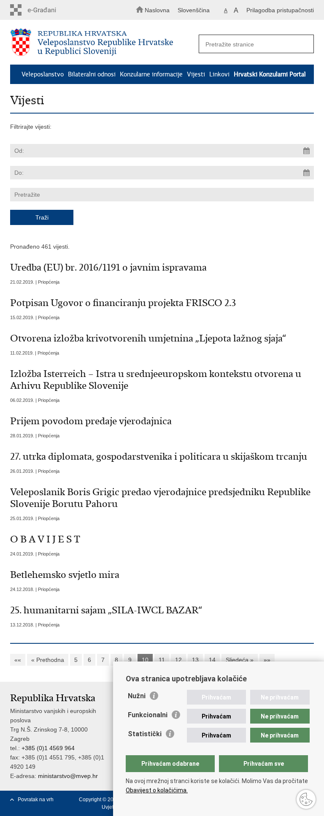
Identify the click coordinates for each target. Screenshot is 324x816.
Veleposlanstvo (43, 74)
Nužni (137, 696)
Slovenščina (194, 10)
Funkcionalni (147, 715)
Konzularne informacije (151, 74)
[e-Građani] (46, 10)
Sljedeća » (240, 659)
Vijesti (196, 74)
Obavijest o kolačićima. (157, 790)
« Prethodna (47, 659)
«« (17, 659)
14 (212, 659)
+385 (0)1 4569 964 (48, 748)
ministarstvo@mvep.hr (68, 776)
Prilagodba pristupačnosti (280, 10)
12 (178, 659)
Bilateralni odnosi (92, 74)
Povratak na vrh (36, 799)
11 (162, 659)
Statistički (145, 734)
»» (267, 659)
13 (195, 659)
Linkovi (219, 74)
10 (145, 659)
